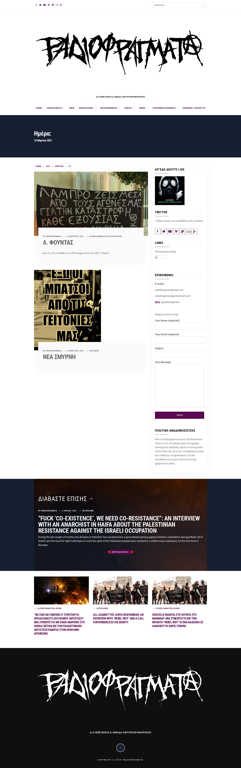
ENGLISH (128, 108)
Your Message (163, 362)
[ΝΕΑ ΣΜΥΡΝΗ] (67, 309)
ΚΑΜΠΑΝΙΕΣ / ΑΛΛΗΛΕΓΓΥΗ (194, 108)
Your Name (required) (167, 320)
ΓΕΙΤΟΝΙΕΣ (94, 351)
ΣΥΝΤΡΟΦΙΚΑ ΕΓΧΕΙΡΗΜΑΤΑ (164, 108)
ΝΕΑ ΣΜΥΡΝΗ (59, 357)
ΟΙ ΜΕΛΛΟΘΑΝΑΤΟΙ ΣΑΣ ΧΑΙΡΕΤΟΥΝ (105, 236)
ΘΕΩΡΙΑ (142, 108)
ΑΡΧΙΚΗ (39, 108)
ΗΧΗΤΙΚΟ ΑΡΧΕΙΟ (86, 108)
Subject (159, 348)
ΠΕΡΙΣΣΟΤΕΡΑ (120, 552)
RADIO (71, 108)
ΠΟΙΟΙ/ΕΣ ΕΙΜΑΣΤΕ (54, 108)
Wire (157, 302)
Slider (41, 608)
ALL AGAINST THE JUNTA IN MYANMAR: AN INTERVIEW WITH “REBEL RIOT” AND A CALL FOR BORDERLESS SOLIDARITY (118, 618)
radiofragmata (54, 236)
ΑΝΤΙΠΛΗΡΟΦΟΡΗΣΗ (108, 108)
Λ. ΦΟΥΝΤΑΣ (58, 242)
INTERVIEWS (88, 511)
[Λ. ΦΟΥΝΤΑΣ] (91, 203)
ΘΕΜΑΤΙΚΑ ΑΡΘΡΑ (53, 608)
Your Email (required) (167, 334)
